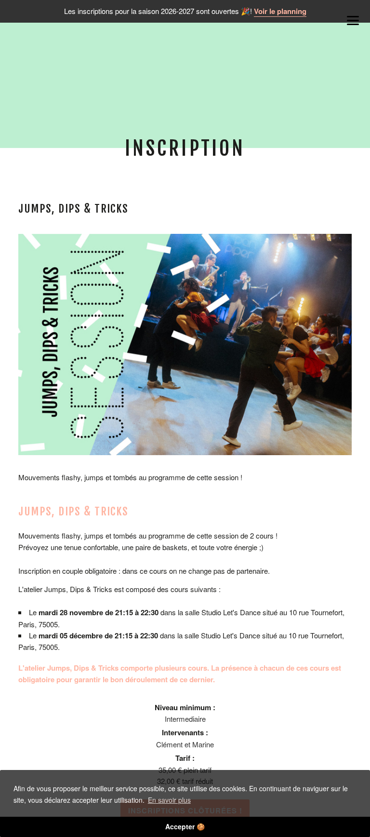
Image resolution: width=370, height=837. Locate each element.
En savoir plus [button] (169, 800)
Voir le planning (280, 11)
